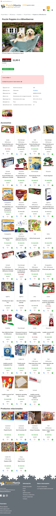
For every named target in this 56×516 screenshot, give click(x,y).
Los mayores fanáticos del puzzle (45, 488)
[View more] (7, 133)
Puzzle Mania (4, 14)
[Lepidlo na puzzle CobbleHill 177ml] (3, 373)
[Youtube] (4, 496)
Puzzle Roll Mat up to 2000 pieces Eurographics (7, 208)
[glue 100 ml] (44, 248)
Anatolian (19, 14)
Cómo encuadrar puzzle (6, 510)
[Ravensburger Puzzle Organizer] (30, 185)
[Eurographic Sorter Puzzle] (3, 248)
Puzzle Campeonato (28, 496)
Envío (24, 488)
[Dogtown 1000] (3, 471)
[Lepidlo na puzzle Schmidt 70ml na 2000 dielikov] (30, 404)
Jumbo (7, 140)
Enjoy (21, 457)
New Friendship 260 (21, 430)
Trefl (35, 140)
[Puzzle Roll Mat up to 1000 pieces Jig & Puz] (17, 248)
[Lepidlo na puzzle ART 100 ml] (44, 342)
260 (34, 87)
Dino (35, 296)
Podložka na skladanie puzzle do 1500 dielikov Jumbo (48, 302)
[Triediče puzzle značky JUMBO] (30, 342)
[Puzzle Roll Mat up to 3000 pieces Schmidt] (3, 185)
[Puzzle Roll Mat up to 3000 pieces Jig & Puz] (44, 216)
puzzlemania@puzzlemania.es (7, 489)
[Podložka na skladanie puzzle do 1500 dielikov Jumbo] (44, 311)
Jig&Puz (48, 202)
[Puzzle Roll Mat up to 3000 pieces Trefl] (30, 154)
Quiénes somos (26, 492)
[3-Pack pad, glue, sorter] (44, 279)
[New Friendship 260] (17, 440)
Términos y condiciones (28, 494)
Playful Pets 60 (8, 430)
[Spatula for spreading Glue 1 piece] (17, 404)
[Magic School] (17, 471)
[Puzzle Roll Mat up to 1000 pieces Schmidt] (3, 279)
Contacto (25, 498)
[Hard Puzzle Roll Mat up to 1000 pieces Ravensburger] (17, 279)
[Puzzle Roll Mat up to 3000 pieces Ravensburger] (17, 154)
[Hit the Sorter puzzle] (30, 248)
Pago (24, 490)
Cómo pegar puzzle (4, 508)
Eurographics (8, 202)
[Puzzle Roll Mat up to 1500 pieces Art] (17, 216)
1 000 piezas (35, 361)
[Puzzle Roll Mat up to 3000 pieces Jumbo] (3, 154)
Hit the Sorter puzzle (35, 238)
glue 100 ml (48, 238)
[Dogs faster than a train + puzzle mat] (30, 373)
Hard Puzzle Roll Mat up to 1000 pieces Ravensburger (21, 271)
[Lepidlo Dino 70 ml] (30, 310)
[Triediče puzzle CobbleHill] (17, 373)
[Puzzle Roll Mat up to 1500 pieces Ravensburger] (44, 154)
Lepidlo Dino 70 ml (35, 300)
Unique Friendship (35, 430)
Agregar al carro (8, 69)
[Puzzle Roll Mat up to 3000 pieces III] (30, 216)
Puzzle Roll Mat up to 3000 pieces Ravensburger (21, 146)
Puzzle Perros (27, 14)
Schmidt (8, 171)
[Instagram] (7, 496)
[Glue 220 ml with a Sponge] (17, 310)
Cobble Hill (7, 359)
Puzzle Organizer (48, 175)
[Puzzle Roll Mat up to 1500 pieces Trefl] (30, 279)
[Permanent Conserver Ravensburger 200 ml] (17, 342)
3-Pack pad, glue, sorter (48, 269)
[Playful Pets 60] (3, 440)
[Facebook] (1, 496)
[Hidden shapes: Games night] (44, 440)
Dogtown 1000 (7, 461)
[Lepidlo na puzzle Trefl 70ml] (3, 404)
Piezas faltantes (4, 506)
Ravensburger (21, 140)
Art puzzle (21, 171)
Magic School (21, 461)
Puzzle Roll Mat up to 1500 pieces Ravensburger (48, 146)
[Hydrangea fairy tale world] (44, 373)
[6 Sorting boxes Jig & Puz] (3, 310)
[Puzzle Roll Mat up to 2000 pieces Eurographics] (3, 217)
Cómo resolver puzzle (5, 512)
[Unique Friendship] (30, 440)
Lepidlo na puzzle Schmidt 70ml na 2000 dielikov (34, 396)
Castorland (7, 425)
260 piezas (12, 14)
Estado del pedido (27, 486)
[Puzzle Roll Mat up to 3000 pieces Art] (17, 185)
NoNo (48, 234)
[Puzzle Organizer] (44, 185)
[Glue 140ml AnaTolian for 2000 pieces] (3, 342)
